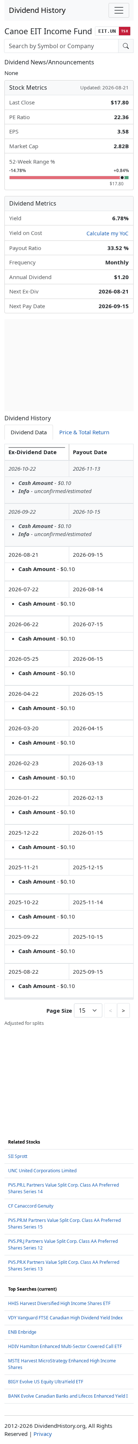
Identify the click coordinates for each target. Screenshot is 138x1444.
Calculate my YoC (107, 233)
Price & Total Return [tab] (84, 432)
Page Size (59, 1010)
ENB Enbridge (22, 1332)
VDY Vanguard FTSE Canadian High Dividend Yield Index (65, 1318)
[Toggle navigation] (119, 10)
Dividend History (37, 10)
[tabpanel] (69, 735)
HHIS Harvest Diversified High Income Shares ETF (59, 1303)
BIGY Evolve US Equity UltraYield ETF (45, 1382)
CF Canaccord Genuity (30, 1206)
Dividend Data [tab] (29, 432)
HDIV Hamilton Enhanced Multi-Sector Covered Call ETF (65, 1346)
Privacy (42, 1433)
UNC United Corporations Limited (42, 1170)
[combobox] (61, 46)
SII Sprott (17, 1156)
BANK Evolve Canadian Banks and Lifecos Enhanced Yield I (68, 1396)
